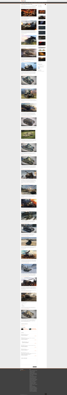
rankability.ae (43, 71)
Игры (27, 2)
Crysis (30, 374)
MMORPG (36, 379)
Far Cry (35, 376)
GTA (35, 377)
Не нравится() (26, 342)
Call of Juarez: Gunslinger (32, 372)
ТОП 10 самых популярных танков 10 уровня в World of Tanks (41, 19)
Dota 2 (32, 375)
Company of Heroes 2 (35, 373)
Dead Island (36, 374)
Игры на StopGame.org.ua (22, 394)
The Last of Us (35, 382)
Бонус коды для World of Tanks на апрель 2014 (41, 56)
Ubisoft (33, 384)
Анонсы (25, 2)
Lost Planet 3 (31, 379)
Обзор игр (32, 2)
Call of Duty (34, 371)
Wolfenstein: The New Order (32, 386)
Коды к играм (35, 2)
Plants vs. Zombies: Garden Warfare (33, 380)
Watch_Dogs (31, 385)
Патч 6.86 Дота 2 (31, 389)
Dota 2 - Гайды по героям (32, 376)
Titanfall (34, 383)
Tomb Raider (31, 384)
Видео (42, 2)
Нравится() (23, 342)
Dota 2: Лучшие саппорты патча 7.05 (41, 29)
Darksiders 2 (33, 374)
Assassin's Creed (33, 370)
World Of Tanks (23, 325)
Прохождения (39, 2)
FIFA (32, 377)
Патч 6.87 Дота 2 (35, 389)
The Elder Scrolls (31, 382)
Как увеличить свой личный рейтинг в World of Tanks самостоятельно (41, 40)
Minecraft (33, 379)
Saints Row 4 (34, 381)
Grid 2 (34, 377)
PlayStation (31, 381)
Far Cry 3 (30, 377)
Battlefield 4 (31, 371)
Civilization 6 (31, 373)
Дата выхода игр (34, 387)
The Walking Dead (31, 383)
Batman (36, 370)
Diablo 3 (30, 375)
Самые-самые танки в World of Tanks (41, 14)
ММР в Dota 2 (35, 388)
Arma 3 (30, 370)
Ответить (35, 350)
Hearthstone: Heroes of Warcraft (32, 378)
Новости (22, 2)
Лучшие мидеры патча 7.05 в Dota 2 (41, 34)
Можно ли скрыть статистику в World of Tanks (41, 45)
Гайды (29, 2)
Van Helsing (36, 384)
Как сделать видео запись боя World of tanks (41, 61)
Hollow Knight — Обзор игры (41, 24)
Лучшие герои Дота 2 (32, 388)
